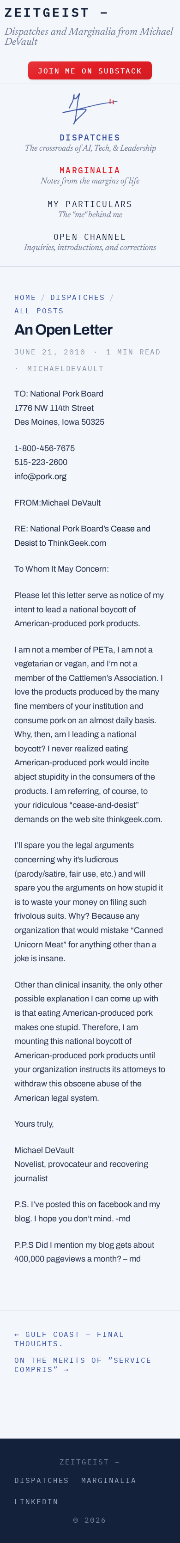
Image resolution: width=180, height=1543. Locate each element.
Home (25, 297)
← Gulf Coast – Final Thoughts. (69, 1339)
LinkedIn (36, 1501)
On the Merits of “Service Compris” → (83, 1364)
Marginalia (90, 170)
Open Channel (90, 237)
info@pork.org (40, 476)
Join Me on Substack (90, 70)
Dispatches (90, 137)
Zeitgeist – (57, 12)
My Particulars (90, 204)
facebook (115, 1204)
